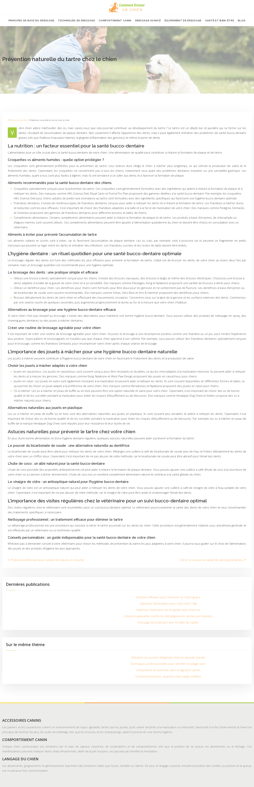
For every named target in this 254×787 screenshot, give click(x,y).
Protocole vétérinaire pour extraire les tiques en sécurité (47, 560)
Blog (241, 20)
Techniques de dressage (76, 20)
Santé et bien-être (219, 20)
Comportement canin (115, 20)
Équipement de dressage (183, 20)
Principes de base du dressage (31, 20)
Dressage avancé (148, 20)
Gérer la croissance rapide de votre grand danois (211, 560)
